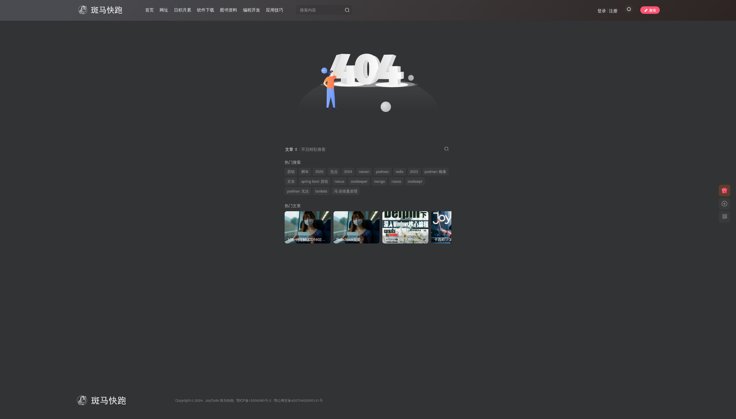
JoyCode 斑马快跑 (219, 400)
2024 (348, 171)
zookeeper (359, 181)
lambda (321, 191)
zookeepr (415, 181)
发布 (652, 9)
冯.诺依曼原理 (345, 191)
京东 (291, 181)
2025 (319, 171)
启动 (291, 171)
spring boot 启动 (314, 181)
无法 (334, 171)
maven (364, 171)
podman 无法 (298, 191)
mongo (379, 181)
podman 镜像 (435, 171)
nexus (339, 181)
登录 (601, 10)
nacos (396, 181)
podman (382, 171)
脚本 (305, 171)
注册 (613, 10)
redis (399, 171)
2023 (414, 171)
